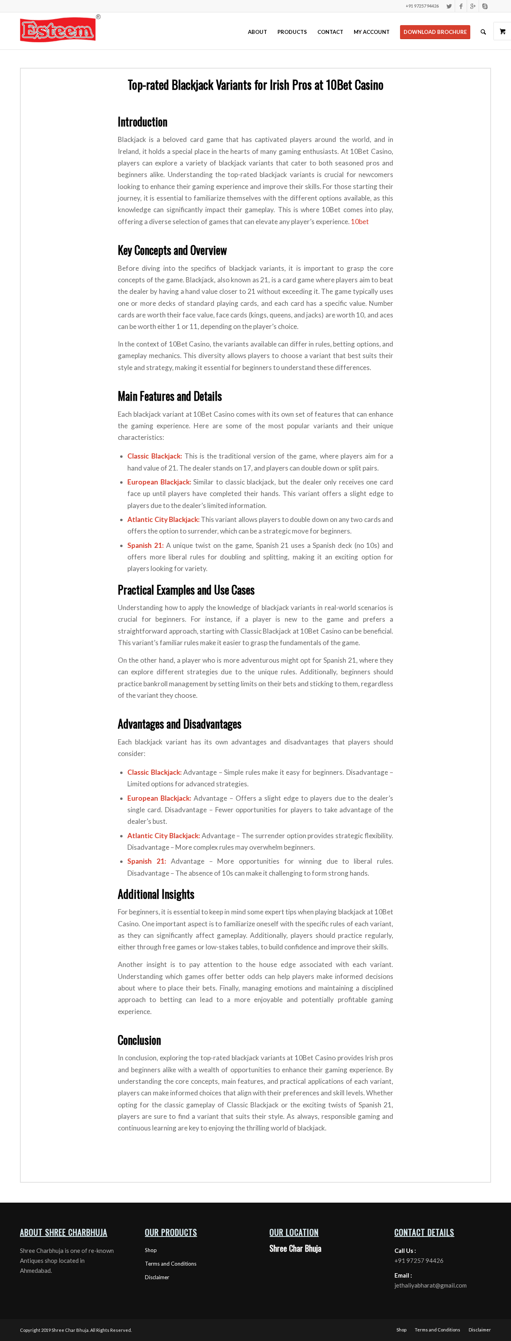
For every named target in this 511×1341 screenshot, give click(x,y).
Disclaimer (157, 1277)
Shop (151, 1250)
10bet (360, 221)
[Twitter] (449, 6)
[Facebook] (461, 6)
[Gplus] (473, 6)
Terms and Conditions (170, 1263)
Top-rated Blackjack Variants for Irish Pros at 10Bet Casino (256, 84)
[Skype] (485, 6)
